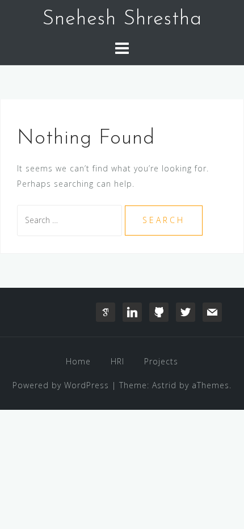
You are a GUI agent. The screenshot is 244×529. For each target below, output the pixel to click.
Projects (161, 361)
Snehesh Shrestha (122, 19)
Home (78, 361)
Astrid (164, 385)
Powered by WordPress (60, 385)
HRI (117, 361)
